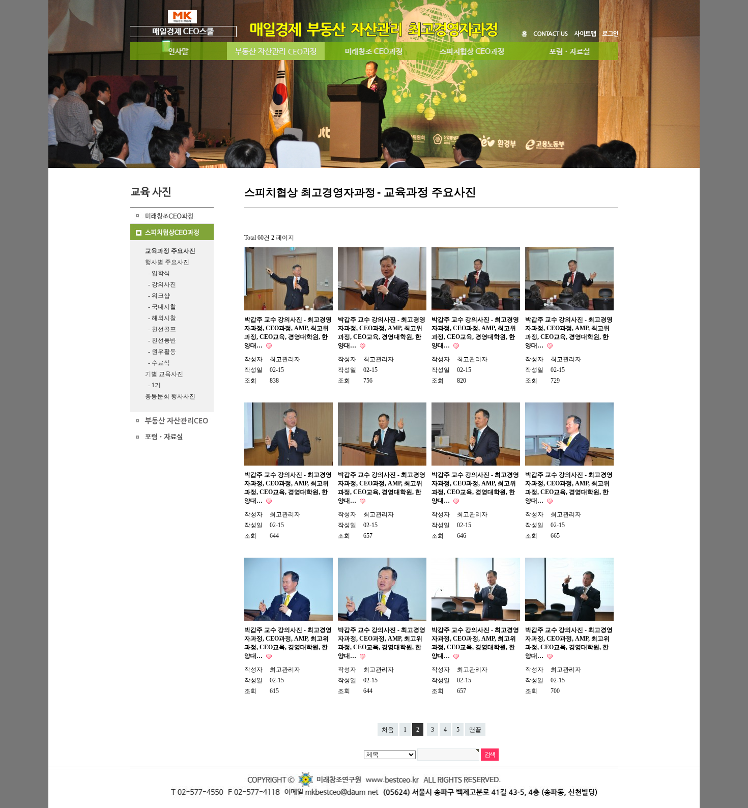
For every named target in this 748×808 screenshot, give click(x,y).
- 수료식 (157, 362)
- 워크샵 (157, 295)
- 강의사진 (160, 284)
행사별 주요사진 (167, 262)
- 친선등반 (160, 340)
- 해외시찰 (160, 318)
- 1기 (153, 385)
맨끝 (475, 729)
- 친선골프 (160, 329)
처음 (388, 729)
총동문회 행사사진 (170, 396)
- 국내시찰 (160, 306)
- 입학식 (157, 273)
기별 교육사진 (164, 374)
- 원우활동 (160, 351)
